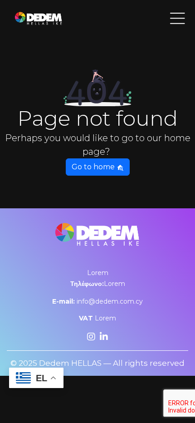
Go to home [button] (94, 166)
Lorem (97, 273)
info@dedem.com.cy (97, 301)
